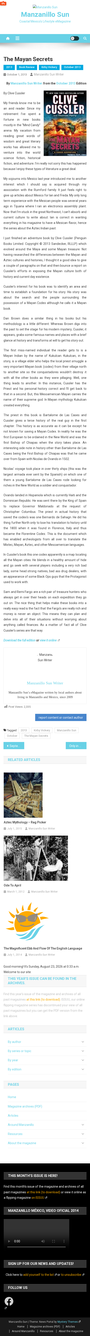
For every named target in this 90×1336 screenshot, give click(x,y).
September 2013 (17, 746)
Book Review (27, 67)
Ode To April (12, 885)
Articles (13, 1115)
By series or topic (19, 1051)
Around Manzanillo (21, 1124)
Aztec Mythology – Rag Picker (25, 822)
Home (12, 1097)
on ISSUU (37, 1197)
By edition (14, 1069)
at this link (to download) (43, 999)
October (12, 735)
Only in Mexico (78, 746)
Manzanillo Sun (45, 14)
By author (14, 1042)
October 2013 (72, 67)
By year (13, 1060)
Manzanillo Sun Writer (49, 74)
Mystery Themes (67, 1321)
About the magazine (22, 1143)
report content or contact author (61, 717)
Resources (15, 1134)
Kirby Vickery (49, 67)
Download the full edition (19, 640)
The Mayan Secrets (36, 735)
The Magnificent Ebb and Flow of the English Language (43, 948)
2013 (9, 67)
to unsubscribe (71, 1274)
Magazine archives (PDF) (25, 1106)
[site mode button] (74, 38)
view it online (48, 640)
